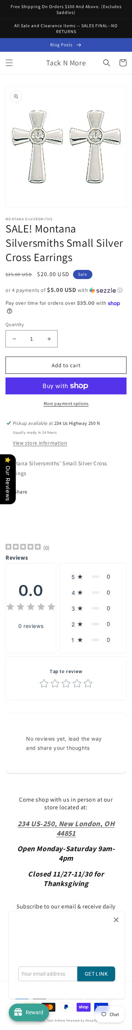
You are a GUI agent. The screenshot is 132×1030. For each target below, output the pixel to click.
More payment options (66, 403)
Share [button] (20, 491)
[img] (23, 548)
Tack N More (56, 1020)
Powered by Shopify (82, 1020)
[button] (9, 63)
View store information (40, 443)
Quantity (15, 324)
